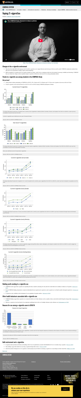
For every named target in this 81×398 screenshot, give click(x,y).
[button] (68, 2)
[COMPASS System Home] (3, 9)
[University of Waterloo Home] (8, 2)
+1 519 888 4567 (7, 378)
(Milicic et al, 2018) (71, 348)
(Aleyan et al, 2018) (46, 293)
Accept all (65, 389)
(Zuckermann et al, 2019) (64, 302)
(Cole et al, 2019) (69, 344)
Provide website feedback (65, 361)
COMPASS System (7, 355)
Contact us (33, 361)
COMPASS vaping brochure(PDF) (13, 16)
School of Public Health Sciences (9, 363)
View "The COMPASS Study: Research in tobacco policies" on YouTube (40, 63)
